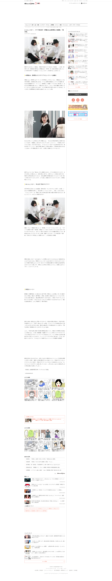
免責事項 (71, 570)
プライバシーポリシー (48, 570)
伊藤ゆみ (50, 508)
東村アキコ (39, 510)
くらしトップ (28, 24)
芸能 (61, 24)
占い (77, 0)
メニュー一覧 (85, 0)
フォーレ (45, 508)
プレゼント (81, 0)
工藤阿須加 (27, 510)
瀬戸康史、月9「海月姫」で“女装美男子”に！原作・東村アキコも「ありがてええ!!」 (43, 464)
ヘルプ (64, 568)
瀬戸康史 (44, 510)
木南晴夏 (33, 510)
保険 (38, 24)
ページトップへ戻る (78, 119)
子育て (63, 0)
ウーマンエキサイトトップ (74, 3)
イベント (57, 24)
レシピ (68, 0)
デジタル (78, 24)
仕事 (32, 24)
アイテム (47, 24)
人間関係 (52, 24)
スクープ (35, 508)
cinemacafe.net (33, 33)
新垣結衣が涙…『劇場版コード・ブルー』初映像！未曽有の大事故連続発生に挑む (43, 467)
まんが (75, 0)
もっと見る (44, 561)
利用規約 (41, 570)
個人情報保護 (57, 570)
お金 (35, 24)
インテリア (42, 24)
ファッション (65, 24)
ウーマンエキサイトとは (51, 568)
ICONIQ (40, 508)
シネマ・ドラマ (72, 24)
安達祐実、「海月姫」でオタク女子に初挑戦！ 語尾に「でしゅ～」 (40, 461)
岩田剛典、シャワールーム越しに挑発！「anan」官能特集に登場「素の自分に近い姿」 (44, 470)
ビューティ (72, 0)
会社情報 (36, 570)
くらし (66, 0)
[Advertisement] (56, 14)
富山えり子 (56, 508)
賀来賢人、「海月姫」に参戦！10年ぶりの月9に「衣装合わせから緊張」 (41, 459)
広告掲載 (75, 570)
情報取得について (64, 570)
